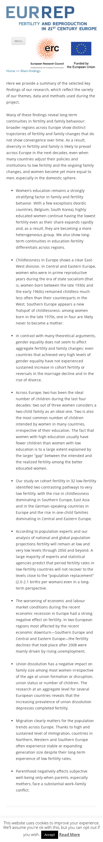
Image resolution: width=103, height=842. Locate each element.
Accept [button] (49, 834)
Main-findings (31, 71)
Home (10, 71)
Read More (69, 834)
